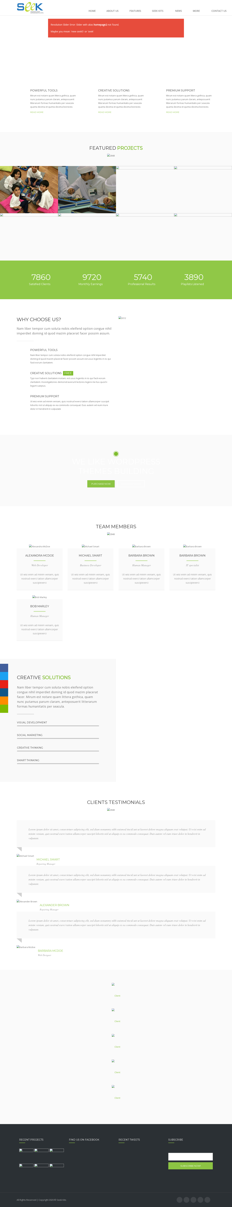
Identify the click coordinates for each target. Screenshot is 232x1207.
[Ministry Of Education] (57, 1171)
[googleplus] (144, 546)
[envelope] (50, 546)
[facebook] (36, 546)
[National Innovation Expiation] (41, 1156)
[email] (207, 1200)
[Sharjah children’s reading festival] (41, 1171)
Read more (36, 112)
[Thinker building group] (26, 1156)
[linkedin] (43, 546)
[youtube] (193, 1200)
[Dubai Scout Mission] (57, 1156)
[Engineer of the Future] (26, 1171)
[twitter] (29, 546)
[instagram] (200, 1200)
